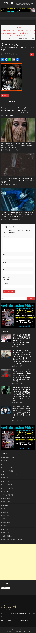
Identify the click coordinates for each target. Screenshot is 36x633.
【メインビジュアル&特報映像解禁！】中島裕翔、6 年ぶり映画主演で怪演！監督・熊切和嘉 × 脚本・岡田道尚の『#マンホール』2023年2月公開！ (18, 214)
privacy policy (18, 631)
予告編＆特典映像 (8, 495)
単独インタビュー (8, 502)
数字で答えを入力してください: (8, 278)
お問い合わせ (27, 631)
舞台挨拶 (5, 529)
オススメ (5, 478)
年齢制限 (5, 505)
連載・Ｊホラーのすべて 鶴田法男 (13, 539)
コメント (6, 236)
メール (4, 262)
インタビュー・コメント (10, 474)
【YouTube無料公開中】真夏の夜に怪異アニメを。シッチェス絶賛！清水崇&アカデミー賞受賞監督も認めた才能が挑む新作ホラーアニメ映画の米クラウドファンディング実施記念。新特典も (21, 394)
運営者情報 (9, 631)
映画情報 (5, 512)
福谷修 (15, 54)
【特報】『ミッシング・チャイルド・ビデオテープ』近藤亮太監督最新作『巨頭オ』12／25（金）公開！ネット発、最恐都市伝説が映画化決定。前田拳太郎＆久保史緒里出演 (21, 375)
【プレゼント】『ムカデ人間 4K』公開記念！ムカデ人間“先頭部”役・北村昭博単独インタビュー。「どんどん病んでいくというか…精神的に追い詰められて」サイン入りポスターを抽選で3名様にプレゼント (21, 357)
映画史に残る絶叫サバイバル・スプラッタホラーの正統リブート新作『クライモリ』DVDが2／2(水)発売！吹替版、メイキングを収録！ (18, 145)
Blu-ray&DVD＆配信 (8, 457)
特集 (4, 519)
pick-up (5, 461)
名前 (4, 255)
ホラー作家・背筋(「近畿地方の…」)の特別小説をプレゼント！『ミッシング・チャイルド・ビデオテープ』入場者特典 (18, 180)
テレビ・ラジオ (7, 485)
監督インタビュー (8, 522)
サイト (4, 270)
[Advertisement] (18, 562)
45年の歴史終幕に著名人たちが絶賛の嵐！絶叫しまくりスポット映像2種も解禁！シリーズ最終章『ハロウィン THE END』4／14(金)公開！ (6, 95)
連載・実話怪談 (7, 536)
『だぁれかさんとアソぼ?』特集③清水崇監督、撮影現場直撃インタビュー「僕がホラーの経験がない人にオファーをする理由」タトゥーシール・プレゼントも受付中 (21, 412)
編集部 (5, 526)
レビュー (5, 491)
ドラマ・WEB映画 (8, 488)
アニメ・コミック (8, 467)
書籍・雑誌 (6, 515)
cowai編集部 (16, 150)
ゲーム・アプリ (7, 481)
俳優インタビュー (8, 498)
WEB (4, 464)
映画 (4, 508)
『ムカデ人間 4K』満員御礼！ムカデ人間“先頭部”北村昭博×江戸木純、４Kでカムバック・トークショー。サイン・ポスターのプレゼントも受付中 (21, 339)
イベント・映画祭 (8, 471)
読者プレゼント (7, 532)
